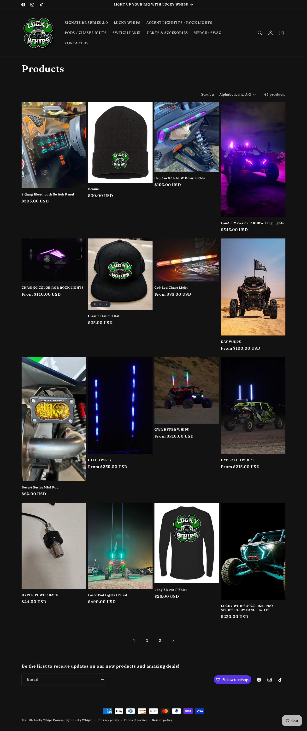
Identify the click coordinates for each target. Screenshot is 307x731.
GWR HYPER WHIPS (171, 429)
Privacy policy (108, 719)
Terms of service (135, 719)
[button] (260, 33)
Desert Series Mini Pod (40, 487)
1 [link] (134, 640)
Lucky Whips (43, 720)
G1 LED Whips (99, 460)
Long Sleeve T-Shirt (170, 589)
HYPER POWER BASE (40, 595)
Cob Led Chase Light (171, 287)
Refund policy (162, 719)
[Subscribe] (102, 679)
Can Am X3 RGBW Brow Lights (179, 178)
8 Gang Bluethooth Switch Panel (48, 194)
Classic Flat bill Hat (104, 316)
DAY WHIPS (231, 341)
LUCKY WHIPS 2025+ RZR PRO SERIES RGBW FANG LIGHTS (247, 608)
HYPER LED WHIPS (237, 460)
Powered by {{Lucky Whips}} (73, 720)
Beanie (93, 189)
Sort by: (207, 94)
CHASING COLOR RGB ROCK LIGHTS (52, 287)
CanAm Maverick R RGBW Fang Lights (252, 223)
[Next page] (173, 640)
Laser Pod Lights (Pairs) (107, 595)
